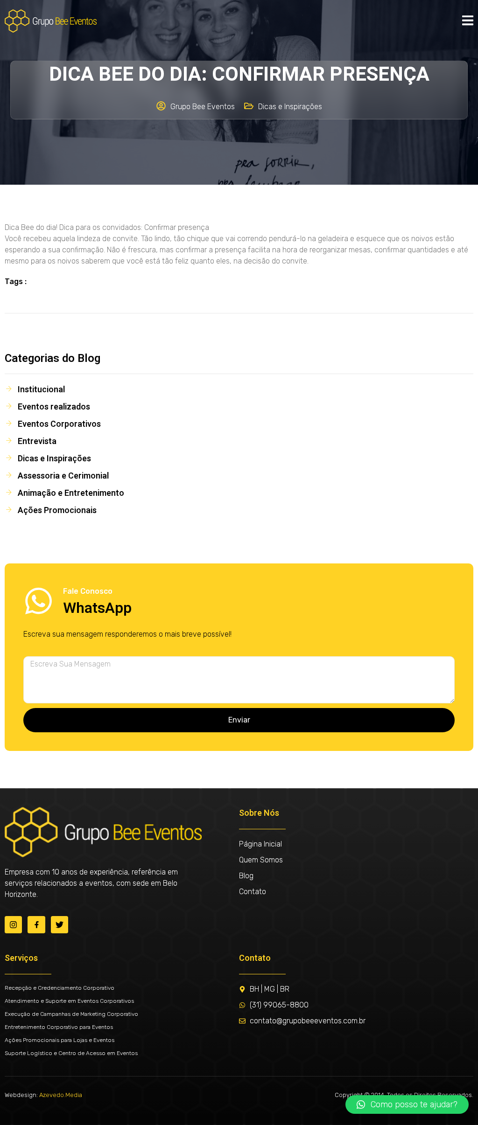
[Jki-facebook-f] (36, 924)
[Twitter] (59, 924)
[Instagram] (13, 924)
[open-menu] (467, 21)
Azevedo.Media (60, 1094)
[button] (407, 1104)
